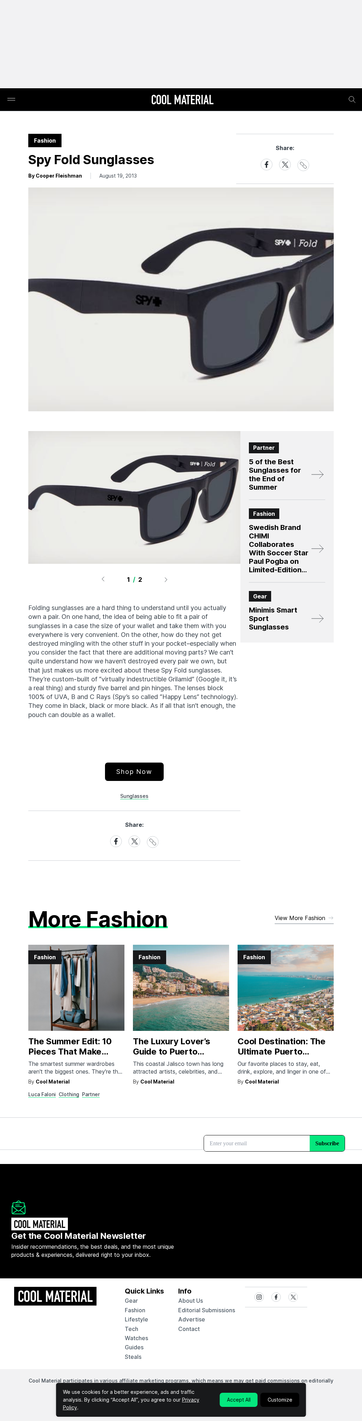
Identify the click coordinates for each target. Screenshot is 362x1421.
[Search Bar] (352, 99)
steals (133, 1356)
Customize (280, 1400)
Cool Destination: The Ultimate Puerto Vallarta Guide (282, 1051)
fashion (135, 1310)
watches (136, 1338)
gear (131, 1300)
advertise (191, 1319)
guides (134, 1347)
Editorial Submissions (206, 1310)
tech (131, 1328)
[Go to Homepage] (182, 100)
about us (190, 1300)
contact (189, 1328)
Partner (91, 1094)
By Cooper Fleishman (55, 176)
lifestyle (136, 1319)
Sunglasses (134, 796)
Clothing (69, 1094)
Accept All (239, 1400)
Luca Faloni (42, 1094)
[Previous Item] (103, 579)
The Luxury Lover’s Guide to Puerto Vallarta (171, 1051)
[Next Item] (166, 579)
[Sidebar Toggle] (11, 100)
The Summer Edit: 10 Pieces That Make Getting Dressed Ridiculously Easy (69, 1056)
